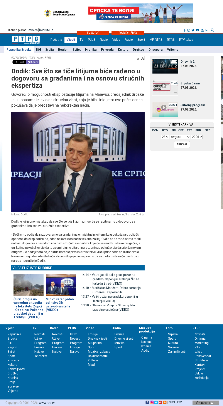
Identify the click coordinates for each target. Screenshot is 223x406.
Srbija (49, 49)
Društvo (138, 49)
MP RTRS (156, 39)
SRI (173, 130)
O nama (146, 337)
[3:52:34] (165, 109)
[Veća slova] (143, 58)
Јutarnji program (193, 105)
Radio (104, 39)
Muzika (120, 343)
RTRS (171, 39)
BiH (38, 49)
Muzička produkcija (147, 329)
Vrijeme (172, 49)
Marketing (202, 343)
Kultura (123, 49)
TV (81, 39)
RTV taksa (186, 39)
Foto (169, 328)
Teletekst (40, 356)
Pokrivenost (203, 356)
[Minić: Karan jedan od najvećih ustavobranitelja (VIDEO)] (61, 283)
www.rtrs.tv (47, 402)
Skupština (95, 343)
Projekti (200, 369)
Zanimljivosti (16, 369)
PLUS (91, 39)
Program (40, 343)
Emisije (39, 347)
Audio (129, 39)
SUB (198, 130)
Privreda (107, 49)
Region (63, 49)
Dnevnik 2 (187, 61)
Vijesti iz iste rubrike (32, 268)
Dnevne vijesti (97, 338)
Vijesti (71, 39)
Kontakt (200, 364)
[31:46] (165, 87)
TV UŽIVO (93, 33)
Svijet (77, 49)
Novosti (39, 334)
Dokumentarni (98, 356)
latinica (33, 30)
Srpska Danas (191, 83)
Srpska (173, 334)
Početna (56, 39)
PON (155, 130)
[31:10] (165, 66)
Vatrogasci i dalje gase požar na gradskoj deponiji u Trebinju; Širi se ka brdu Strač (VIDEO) (110, 279)
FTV (179, 402)
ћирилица (46, 30)
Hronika (91, 49)
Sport (141, 39)
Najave (39, 351)
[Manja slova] (138, 58)
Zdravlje (13, 386)
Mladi (91, 364)
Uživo (38, 338)
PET (189, 130)
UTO (165, 130)
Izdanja (146, 346)
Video (116, 39)
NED (207, 130)
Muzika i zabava (99, 351)
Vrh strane (203, 402)
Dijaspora (156, 49)
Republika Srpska (19, 49)
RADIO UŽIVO (128, 33)
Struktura (201, 360)
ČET (181, 130)
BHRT (172, 402)
